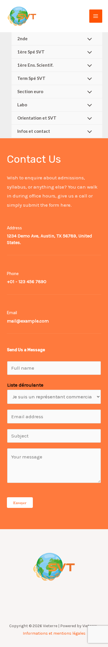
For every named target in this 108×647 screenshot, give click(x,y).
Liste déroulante (25, 385)
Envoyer (19, 502)
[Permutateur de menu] (88, 39)
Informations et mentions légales (54, 633)
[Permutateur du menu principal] (96, 16)
